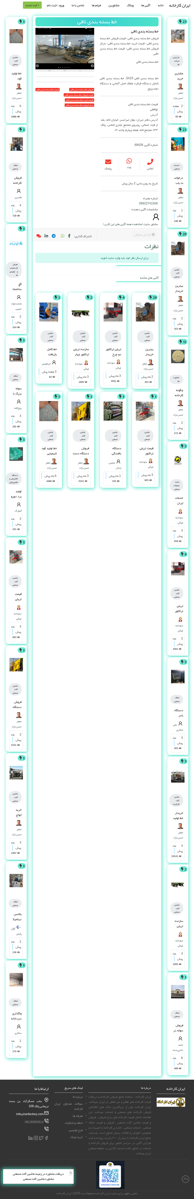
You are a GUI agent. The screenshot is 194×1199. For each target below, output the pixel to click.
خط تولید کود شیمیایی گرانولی (49, 453)
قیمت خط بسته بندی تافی (47, 89)
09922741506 (148, 203)
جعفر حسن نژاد (178, 95)
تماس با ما (78, 5)
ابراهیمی (46, 363)
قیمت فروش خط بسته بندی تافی (79, 95)
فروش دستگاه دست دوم (81, 453)
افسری (18, 197)
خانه (160, 5)
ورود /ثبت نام (55, 5)
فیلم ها (96, 5)
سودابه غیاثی (179, 520)
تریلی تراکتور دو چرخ (178, 611)
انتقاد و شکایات (74, 1123)
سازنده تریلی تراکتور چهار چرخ (81, 354)
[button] (62, 236)
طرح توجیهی (76, 1130)
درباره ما (78, 1097)
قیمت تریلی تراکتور (146, 450)
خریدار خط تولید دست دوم (178, 820)
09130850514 (34, 1122)
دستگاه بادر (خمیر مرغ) (178, 718)
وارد (117, 258)
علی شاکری (178, 727)
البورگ (18, 510)
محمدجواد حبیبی (16, 306)
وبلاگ (130, 5)
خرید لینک (76, 1137)
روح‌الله (18, 408)
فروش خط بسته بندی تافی (81, 89)
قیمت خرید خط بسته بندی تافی (79, 100)
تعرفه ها (78, 1116)
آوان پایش (16, 931)
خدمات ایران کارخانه (179, 503)
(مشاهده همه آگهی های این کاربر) (123, 224)
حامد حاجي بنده (178, 1047)
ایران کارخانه (179, 5)
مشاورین (113, 5)
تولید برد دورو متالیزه (16, 496)
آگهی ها (145, 5)
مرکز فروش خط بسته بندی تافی (79, 105)
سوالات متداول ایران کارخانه (68, 1106)
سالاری (18, 1033)
